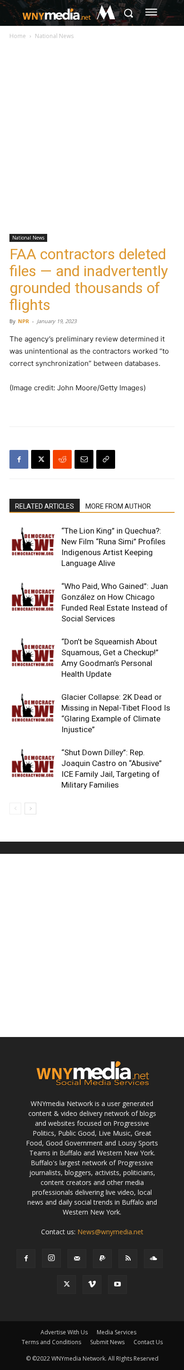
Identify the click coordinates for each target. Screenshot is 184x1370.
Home (17, 36)
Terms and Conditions (51, 1342)
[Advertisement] (92, 137)
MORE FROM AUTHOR (118, 506)
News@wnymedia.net (110, 1231)
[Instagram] (51, 1258)
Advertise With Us (64, 1332)
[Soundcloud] (153, 1258)
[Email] (84, 459)
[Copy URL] (105, 459)
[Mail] (76, 1258)
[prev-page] (15, 808)
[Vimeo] (92, 1284)
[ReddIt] (62, 459)
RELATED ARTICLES (44, 506)
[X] (40, 459)
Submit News (107, 1342)
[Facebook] (18, 459)
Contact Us (148, 1342)
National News (54, 36)
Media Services (116, 1332)
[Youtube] (117, 1284)
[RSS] (127, 1258)
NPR (23, 321)
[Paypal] (102, 1258)
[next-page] (30, 808)
